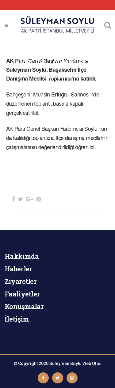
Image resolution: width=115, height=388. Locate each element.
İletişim (17, 319)
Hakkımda (22, 256)
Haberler (18, 268)
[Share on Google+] (29, 199)
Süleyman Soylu (65, 363)
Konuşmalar (24, 306)
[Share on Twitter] (20, 199)
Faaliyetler (22, 293)
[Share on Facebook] (13, 199)
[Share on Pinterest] (38, 199)
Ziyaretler (20, 281)
